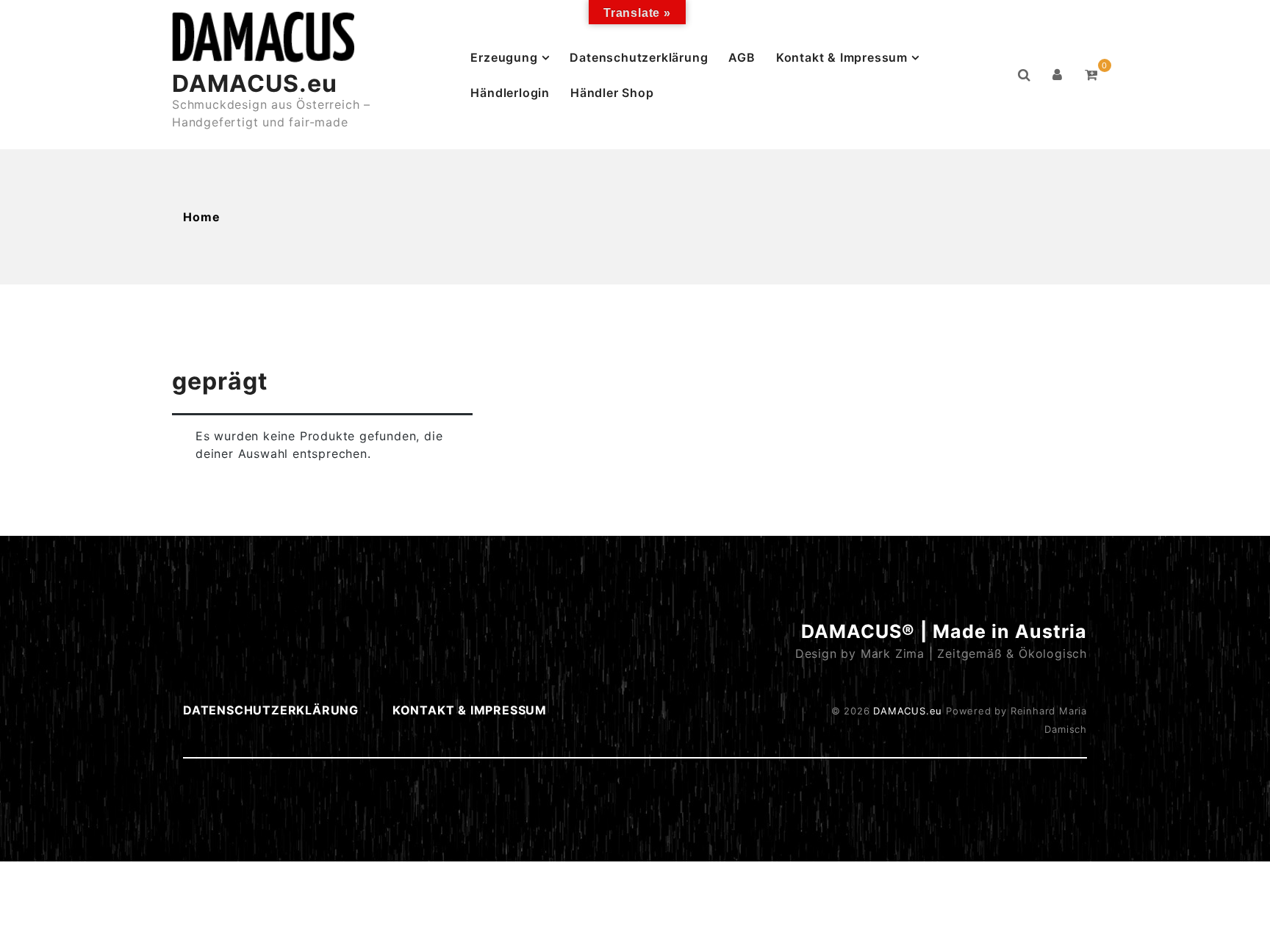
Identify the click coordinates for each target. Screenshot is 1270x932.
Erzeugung (503, 57)
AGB (741, 57)
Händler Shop (612, 92)
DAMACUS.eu (254, 83)
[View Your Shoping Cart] (1091, 75)
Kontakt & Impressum (842, 57)
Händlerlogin (510, 92)
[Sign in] (1057, 75)
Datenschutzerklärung (639, 57)
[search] (1024, 75)
